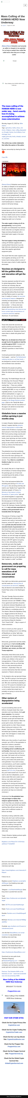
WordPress (18, 1096)
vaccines (6, 138)
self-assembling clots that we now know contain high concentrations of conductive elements (14, 311)
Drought (6, 132)
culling (17, 130)
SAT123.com (11, 770)
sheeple (18, 136)
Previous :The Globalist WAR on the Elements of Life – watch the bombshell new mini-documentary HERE (14, 974)
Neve (8, 1096)
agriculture (8, 128)
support (4, 25)
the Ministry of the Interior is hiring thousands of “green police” (11, 492)
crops (13, 130)
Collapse (8, 130)
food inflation (18, 132)
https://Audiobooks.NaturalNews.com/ (13, 952)
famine (11, 132)
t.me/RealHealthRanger (15, 889)
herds (14, 136)
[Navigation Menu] (25, 5)
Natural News (6, 46)
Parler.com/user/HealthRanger (15, 909)
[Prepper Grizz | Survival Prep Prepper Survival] (5, 5)
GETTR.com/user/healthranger (14, 905)
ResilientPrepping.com (10, 961)
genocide (9, 136)
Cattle (14, 128)
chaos (18, 128)
